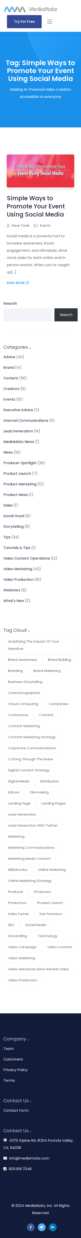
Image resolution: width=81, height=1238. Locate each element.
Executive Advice (18, 410)
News (8, 452)
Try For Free (24, 21)
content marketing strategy (32, 737)
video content (59, 947)
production (17, 902)
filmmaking (39, 792)
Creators (11, 388)
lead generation (22, 814)
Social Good (13, 516)
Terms (9, 1080)
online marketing (52, 869)
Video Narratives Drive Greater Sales (38, 969)
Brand (8, 367)
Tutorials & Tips (16, 547)
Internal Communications (25, 420)
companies (58, 703)
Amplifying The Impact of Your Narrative (33, 645)
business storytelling (25, 681)
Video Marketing (17, 569)
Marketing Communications (31, 847)
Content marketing (24, 726)
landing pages (53, 803)
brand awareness (22, 659)
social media (35, 924)
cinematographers (24, 692)
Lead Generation (18, 431)
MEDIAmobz (17, 869)
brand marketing (47, 670)
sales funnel (18, 913)
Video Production (18, 579)
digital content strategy (29, 770)
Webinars (11, 590)
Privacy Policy (15, 1069)
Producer (15, 891)
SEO (11, 924)
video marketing (21, 958)
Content (10, 378)
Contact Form (16, 1110)
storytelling (17, 936)
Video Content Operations (26, 558)
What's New (13, 600)
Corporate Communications (32, 748)
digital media (18, 781)
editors (13, 792)
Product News (15, 494)
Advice (9, 357)
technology (47, 936)
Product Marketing (19, 484)
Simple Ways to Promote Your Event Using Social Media (36, 206)
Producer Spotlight (20, 463)
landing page (19, 803)
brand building (59, 659)
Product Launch (17, 473)
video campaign (22, 947)
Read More (16, 283)
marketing (16, 836)
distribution (49, 781)
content (46, 714)
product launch (50, 902)
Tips (7, 537)
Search (10, 303)
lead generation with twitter (33, 825)
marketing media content (29, 858)
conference (18, 714)
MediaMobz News (18, 441)
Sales (8, 505)
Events (45, 225)
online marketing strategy (30, 880)
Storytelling (13, 526)
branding (15, 670)
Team (8, 1048)
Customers (13, 1059)
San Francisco (50, 913)
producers (42, 891)
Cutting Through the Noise (30, 759)
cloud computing (23, 703)
